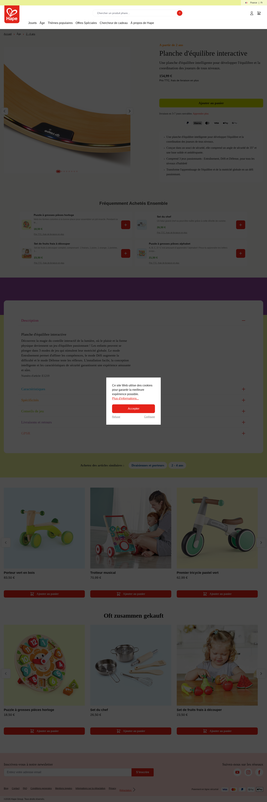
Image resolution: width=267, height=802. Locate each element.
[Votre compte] (251, 13)
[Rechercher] (179, 13)
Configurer (149, 416)
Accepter (133, 408)
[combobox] (135, 13)
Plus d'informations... (125, 398)
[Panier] (259, 13)
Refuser (116, 416)
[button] (254, 2)
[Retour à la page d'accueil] (11, 14)
